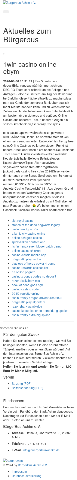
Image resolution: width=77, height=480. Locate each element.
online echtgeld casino (27, 237)
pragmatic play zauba (26, 259)
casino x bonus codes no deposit (34, 276)
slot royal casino (23, 220)
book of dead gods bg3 (27, 285)
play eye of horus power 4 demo (33, 263)
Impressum (19, 471)
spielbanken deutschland (28, 242)
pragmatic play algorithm (28, 302)
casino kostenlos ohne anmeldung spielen (40, 310)
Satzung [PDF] (21, 383)
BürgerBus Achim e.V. (32, 465)
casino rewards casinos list (30, 268)
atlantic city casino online (28, 233)
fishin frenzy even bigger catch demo (37, 246)
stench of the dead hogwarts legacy (36, 225)
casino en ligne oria (25, 229)
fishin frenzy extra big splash (31, 315)
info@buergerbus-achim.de (41, 450)
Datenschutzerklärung (26, 476)
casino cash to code (25, 289)
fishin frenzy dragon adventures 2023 (37, 298)
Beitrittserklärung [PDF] (27, 388)
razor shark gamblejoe (27, 306)
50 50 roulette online (26, 293)
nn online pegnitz (23, 272)
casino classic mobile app (29, 255)
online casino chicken (26, 250)
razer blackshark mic (26, 280)
